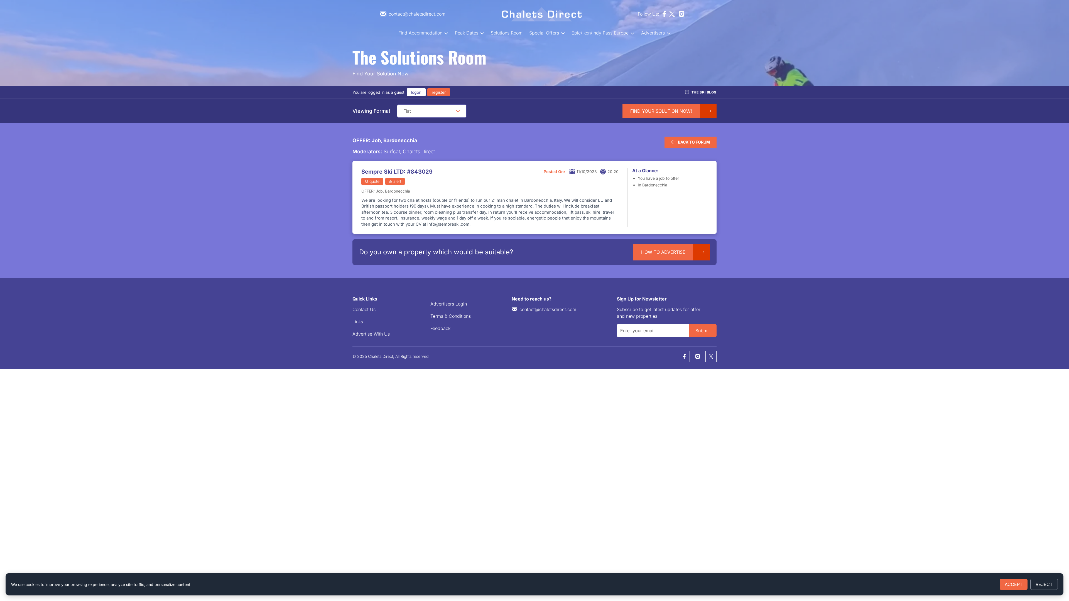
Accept (1014, 584)
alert (397, 181)
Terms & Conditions (450, 316)
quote (374, 181)
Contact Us (364, 309)
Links (357, 321)
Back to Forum (694, 142)
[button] (458, 111)
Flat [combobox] (407, 111)
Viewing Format (371, 111)
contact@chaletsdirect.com (547, 309)
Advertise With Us (371, 334)
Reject (1044, 584)
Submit (702, 330)
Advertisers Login (448, 304)
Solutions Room (507, 33)
